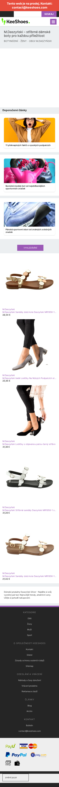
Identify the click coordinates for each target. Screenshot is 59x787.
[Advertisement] (29, 77)
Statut (29, 655)
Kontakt (29, 649)
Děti (29, 618)
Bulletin (29, 725)
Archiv (29, 711)
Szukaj (49, 14)
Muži (29, 629)
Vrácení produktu (29, 686)
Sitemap (29, 666)
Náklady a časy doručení (29, 680)
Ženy (29, 624)
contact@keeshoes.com (29, 7)
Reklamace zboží (30, 691)
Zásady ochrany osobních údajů (29, 660)
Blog (30, 705)
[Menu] (53, 22)
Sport (29, 635)
